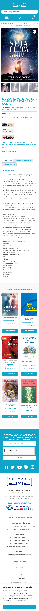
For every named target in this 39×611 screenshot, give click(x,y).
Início (2, 23)
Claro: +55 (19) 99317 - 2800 (19, 543)
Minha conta (19, 571)
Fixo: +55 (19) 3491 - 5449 (19, 540)
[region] (19, 597)
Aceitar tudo (19, 607)
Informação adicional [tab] (23, 160)
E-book (12, 107)
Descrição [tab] (8, 160)
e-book (7, 113)
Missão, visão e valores (19, 582)
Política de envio (19, 578)
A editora (19, 568)
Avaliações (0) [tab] (9, 164)
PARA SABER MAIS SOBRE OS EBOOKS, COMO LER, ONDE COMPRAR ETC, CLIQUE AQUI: (19, 145)
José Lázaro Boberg (18, 23)
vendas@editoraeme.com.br (19, 555)
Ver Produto (10, 331)
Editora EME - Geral (22, 107)
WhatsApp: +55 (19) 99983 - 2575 (19, 546)
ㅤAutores (8, 23)
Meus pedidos (19, 575)
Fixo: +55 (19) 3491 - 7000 (19, 537)
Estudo (32, 107)
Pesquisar (35, 12)
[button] (6, 17)
